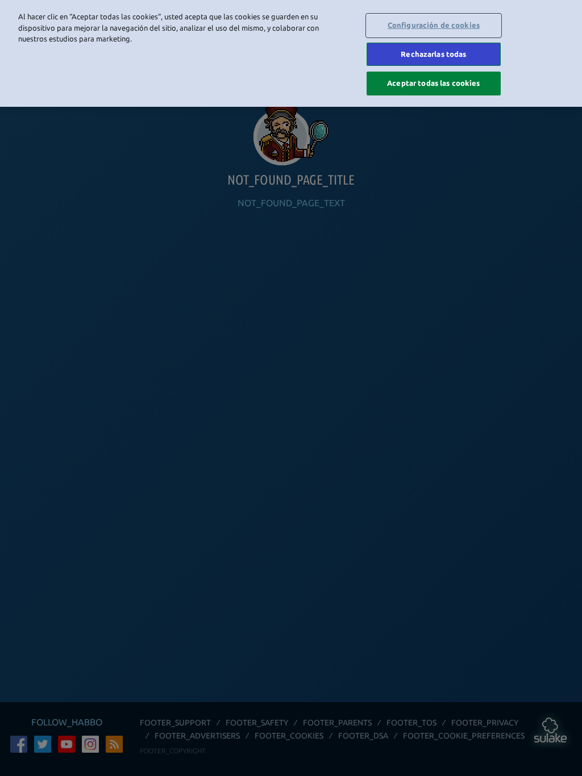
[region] (291, 53)
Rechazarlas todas (433, 54)
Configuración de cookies (434, 25)
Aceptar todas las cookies (433, 83)
